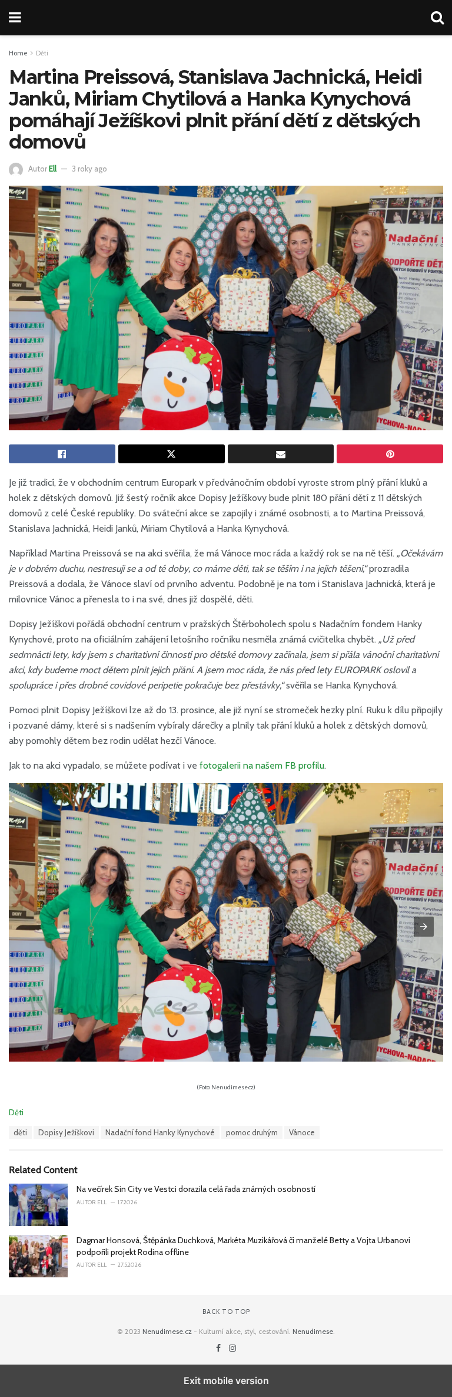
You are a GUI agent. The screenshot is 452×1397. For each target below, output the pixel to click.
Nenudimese (313, 1331)
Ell (52, 168)
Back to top (226, 1311)
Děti (42, 53)
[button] (424, 927)
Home (18, 53)
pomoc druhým (252, 1132)
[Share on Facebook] (62, 453)
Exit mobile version (226, 1380)
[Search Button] (437, 17)
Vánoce (302, 1132)
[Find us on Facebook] (219, 1348)
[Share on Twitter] (171, 453)
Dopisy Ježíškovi (66, 1132)
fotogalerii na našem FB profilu (262, 765)
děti (20, 1132)
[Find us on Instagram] (232, 1348)
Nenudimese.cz (167, 1331)
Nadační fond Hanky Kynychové (160, 1132)
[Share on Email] (281, 453)
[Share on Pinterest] (390, 453)
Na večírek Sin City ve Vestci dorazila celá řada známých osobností (196, 1189)
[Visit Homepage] (226, 17)
